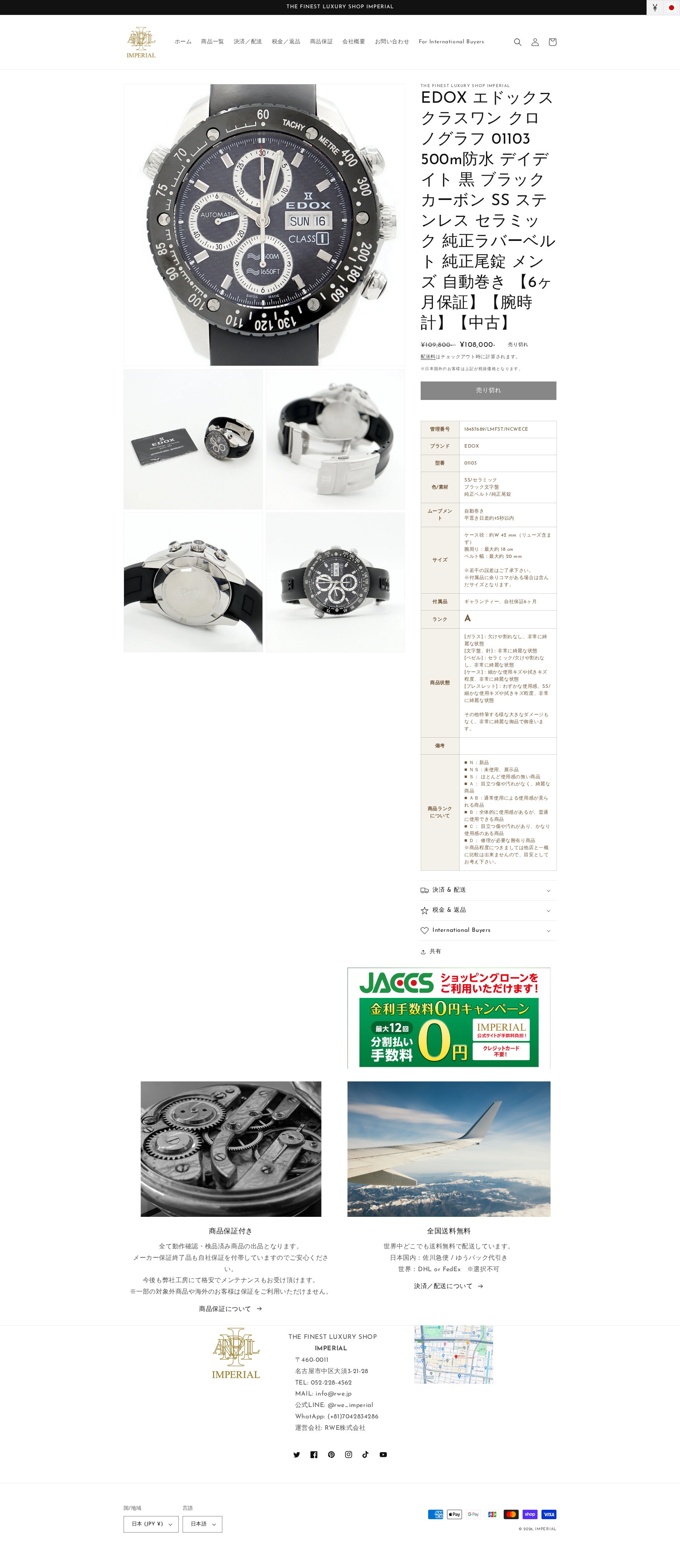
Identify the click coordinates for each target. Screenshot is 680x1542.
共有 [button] (435, 952)
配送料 (428, 357)
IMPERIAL (545, 1529)
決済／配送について (443, 1286)
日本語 (199, 1524)
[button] (518, 42)
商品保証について (225, 1309)
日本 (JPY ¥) (147, 1524)
